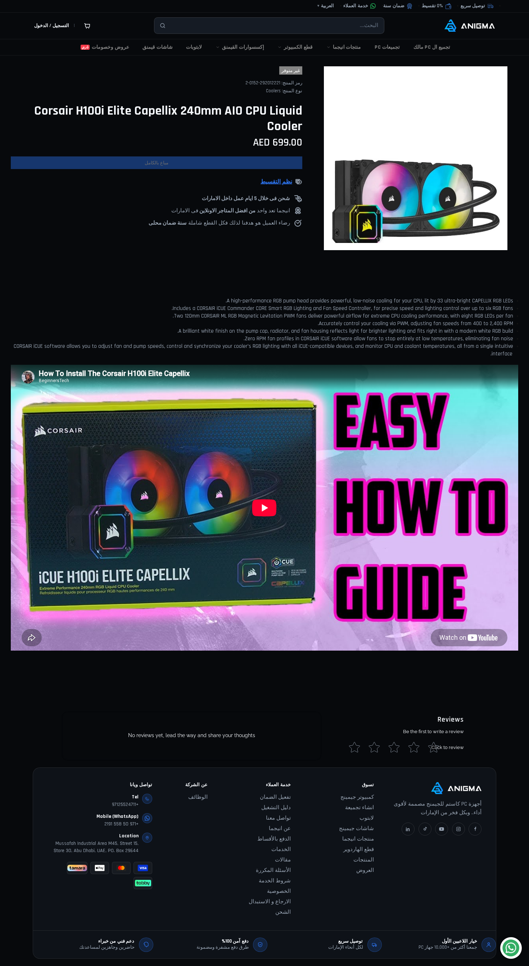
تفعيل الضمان (275, 797)
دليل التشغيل (276, 807)
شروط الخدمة (275, 880)
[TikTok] (425, 829)
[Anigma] (469, 25)
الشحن (283, 912)
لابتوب (367, 818)
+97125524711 (125, 804)
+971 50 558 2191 (121, 824)
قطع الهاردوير (358, 849)
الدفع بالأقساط (274, 839)
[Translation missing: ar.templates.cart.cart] (87, 25)
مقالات (283, 859)
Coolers (273, 91)
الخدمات (281, 849)
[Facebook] (475, 829)
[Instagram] (458, 829)
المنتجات (363, 859)
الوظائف (198, 797)
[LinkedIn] (408, 829)
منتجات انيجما (358, 839)
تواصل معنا (278, 818)
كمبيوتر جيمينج (357, 797)
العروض (365, 870)
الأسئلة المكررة (273, 870)
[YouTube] (441, 829)
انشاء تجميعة (359, 807)
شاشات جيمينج (356, 828)
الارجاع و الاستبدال (270, 901)
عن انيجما (280, 828)
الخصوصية (279, 891)
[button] (436, 6)
